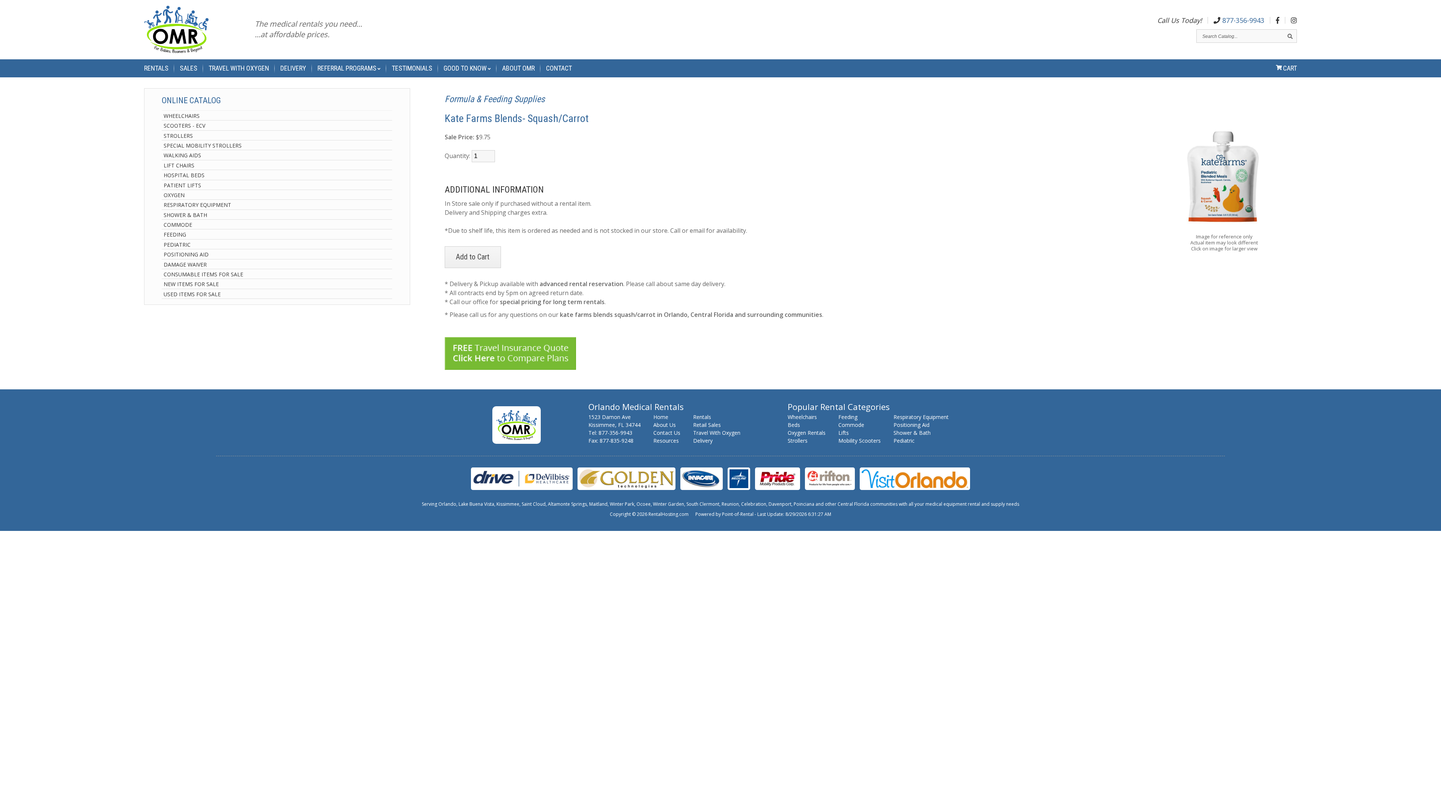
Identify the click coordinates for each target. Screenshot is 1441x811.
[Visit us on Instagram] (1294, 20)
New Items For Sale (191, 284)
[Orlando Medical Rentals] (516, 441)
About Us (664, 424)
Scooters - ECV (184, 125)
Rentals (156, 68)
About (518, 68)
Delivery (293, 68)
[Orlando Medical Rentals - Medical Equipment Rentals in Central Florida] (176, 31)
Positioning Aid (186, 254)
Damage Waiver (185, 264)
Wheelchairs (182, 116)
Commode (178, 225)
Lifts (843, 432)
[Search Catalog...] (1290, 36)
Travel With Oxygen (239, 68)
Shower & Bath (185, 215)
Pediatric (177, 244)
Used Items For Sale (192, 294)
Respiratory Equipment (197, 205)
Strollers (178, 136)
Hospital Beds (184, 175)
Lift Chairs (179, 165)
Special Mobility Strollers (203, 145)
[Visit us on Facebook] (1277, 20)
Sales (188, 68)
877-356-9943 (1242, 20)
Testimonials (412, 68)
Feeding (175, 234)
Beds (794, 424)
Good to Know (465, 68)
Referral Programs (346, 68)
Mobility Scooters (859, 440)
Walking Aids (182, 155)
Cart (1290, 68)
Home (660, 417)
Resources (666, 440)
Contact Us (666, 432)
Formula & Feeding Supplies (495, 99)
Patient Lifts (182, 185)
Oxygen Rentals (807, 432)
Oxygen (174, 195)
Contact (559, 68)
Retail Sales (707, 424)
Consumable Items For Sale (203, 274)
